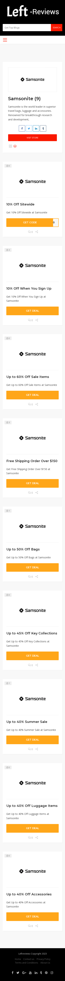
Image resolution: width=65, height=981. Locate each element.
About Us (45, 962)
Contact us (28, 959)
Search (56, 27)
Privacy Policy (43, 959)
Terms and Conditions (26, 962)
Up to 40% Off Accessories (29, 894)
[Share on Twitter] (29, 128)
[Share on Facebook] (22, 128)
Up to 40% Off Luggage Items (32, 806)
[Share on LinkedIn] (36, 128)
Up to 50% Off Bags (23, 549)
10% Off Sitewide (20, 204)
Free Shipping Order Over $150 (31, 461)
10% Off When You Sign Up (28, 288)
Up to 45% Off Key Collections (31, 633)
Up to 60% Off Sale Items (27, 377)
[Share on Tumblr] (43, 128)
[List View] (15, 146)
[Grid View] (10, 146)
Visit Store (32, 137)
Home (18, 959)
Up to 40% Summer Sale (26, 722)
